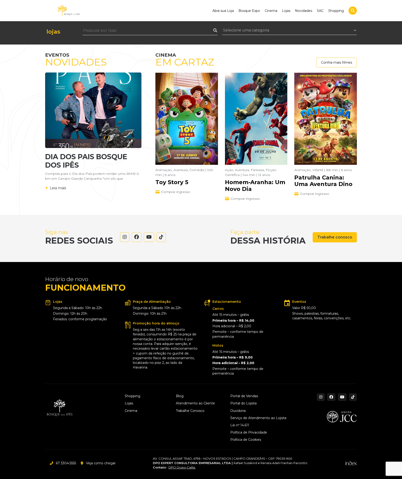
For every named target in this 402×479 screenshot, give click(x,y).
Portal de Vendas (244, 396)
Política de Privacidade (248, 432)
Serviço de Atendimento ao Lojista (258, 418)
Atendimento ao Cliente (195, 403)
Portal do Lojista (243, 403)
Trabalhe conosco (334, 237)
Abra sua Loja (223, 11)
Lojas (286, 11)
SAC (320, 11)
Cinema (271, 11)
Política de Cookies (245, 440)
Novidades (303, 11)
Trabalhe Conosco (190, 411)
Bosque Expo (249, 11)
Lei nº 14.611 (239, 425)
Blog (180, 396)
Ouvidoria (238, 411)
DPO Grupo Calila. (182, 467)
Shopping (336, 11)
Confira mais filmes (336, 62)
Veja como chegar (101, 463)
